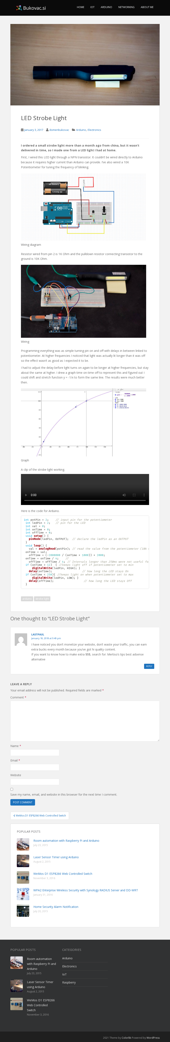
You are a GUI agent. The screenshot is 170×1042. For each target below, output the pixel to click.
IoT (92, 7)
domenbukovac (59, 130)
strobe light (42, 598)
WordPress (153, 1038)
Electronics (94, 130)
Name (15, 746)
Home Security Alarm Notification (55, 907)
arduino (27, 598)
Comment (18, 697)
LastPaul (37, 634)
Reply (149, 666)
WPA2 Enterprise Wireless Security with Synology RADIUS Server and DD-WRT (85, 890)
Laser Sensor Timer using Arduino (56, 857)
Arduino (106, 7)
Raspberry (69, 982)
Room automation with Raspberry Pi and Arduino (66, 841)
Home (80, 7)
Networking (126, 7)
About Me (147, 7)
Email (15, 760)
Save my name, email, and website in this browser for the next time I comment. (63, 794)
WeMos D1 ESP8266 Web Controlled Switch (62, 874)
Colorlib (126, 1038)
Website (15, 775)
